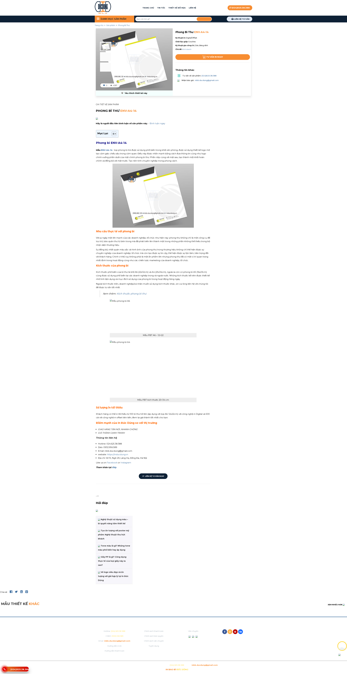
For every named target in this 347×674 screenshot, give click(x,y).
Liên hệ (192, 8)
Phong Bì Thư (124, 25)
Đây (114, 467)
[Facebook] (224, 631)
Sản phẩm (110, 25)
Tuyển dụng (154, 646)
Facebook (112, 462)
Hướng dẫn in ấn (114, 646)
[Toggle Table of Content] (113, 133)
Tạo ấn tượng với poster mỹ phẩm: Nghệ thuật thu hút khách (113, 534)
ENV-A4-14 (107, 150)
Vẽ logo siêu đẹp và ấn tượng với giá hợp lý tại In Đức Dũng (113, 576)
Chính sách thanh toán (153, 631)
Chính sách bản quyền (153, 636)
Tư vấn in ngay (214, 57)
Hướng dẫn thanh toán (114, 651)
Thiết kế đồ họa (177, 8)
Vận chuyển (193, 631)
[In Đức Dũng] (103, 8)
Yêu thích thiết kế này (135, 93)
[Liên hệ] (5, 670)
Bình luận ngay (157, 123)
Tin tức (161, 8)
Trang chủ (148, 8)
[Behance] (240, 631)
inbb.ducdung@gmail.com (207, 80)
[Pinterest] (235, 631)
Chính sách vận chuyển (154, 641)
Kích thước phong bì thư (131, 293)
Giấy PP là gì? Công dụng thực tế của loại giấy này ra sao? (112, 561)
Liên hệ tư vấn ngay (154, 476)
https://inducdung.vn (117, 454)
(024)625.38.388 (241, 7)
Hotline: (114, 631)
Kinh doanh (186, 49)
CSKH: (114, 636)
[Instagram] (230, 631)
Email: (114, 641)
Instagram (126, 462)
